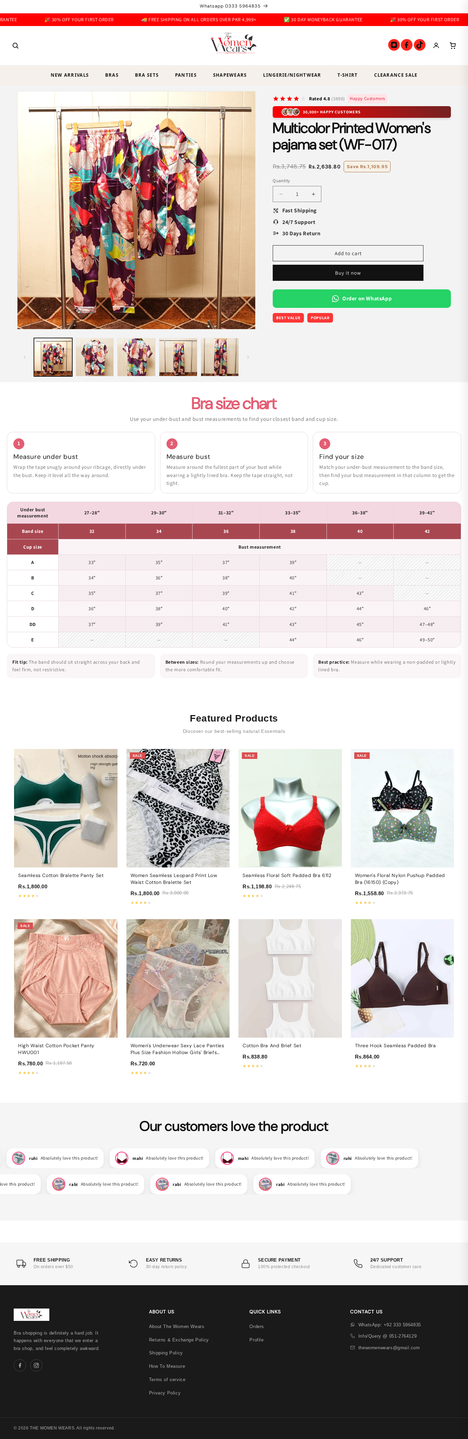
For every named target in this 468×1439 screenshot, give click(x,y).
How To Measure (167, 1366)
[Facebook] (406, 45)
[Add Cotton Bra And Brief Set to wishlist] (333, 941)
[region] (234, 575)
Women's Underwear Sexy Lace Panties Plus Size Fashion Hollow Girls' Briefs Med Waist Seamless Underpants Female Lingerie (177, 1055)
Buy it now (348, 273)
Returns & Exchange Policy (179, 1339)
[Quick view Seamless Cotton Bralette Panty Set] (108, 757)
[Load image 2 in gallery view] (95, 357)
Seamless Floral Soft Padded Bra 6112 (287, 875)
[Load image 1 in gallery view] (53, 357)
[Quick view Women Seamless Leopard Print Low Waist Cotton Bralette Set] (220, 757)
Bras (112, 75)
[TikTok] (420, 45)
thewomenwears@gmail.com (389, 1347)
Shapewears (230, 75)
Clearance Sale (395, 75)
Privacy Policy (165, 1393)
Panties (186, 75)
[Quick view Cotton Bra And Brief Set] (333, 928)
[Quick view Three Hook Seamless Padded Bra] (445, 928)
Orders (256, 1326)
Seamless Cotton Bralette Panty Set (60, 875)
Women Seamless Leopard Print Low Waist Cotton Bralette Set (174, 878)
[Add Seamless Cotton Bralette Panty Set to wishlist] (108, 770)
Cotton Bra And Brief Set (272, 1045)
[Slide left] (24, 357)
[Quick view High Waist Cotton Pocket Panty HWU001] (108, 928)
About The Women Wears (177, 1326)
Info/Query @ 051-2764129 (387, 1336)
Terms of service (167, 1379)
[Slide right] (248, 357)
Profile (256, 1339)
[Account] (436, 45)
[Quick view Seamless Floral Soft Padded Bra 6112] (333, 757)
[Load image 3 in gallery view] (136, 357)
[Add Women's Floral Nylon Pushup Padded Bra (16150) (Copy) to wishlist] (445, 770)
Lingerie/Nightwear (292, 75)
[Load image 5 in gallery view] (220, 357)
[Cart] (452, 45)
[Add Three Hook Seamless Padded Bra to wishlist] (445, 941)
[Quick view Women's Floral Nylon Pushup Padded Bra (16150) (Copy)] (445, 757)
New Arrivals (70, 75)
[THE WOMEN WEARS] (234, 45)
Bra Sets (147, 75)
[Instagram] (394, 45)
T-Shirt (347, 75)
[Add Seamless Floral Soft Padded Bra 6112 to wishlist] (333, 770)
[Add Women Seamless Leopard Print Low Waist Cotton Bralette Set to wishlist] (220, 770)
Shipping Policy (166, 1352)
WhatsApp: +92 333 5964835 (389, 1324)
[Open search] (15, 45)
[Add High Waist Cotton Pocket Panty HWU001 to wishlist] (108, 941)
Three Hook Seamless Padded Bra (395, 1045)
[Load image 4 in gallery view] (178, 357)
